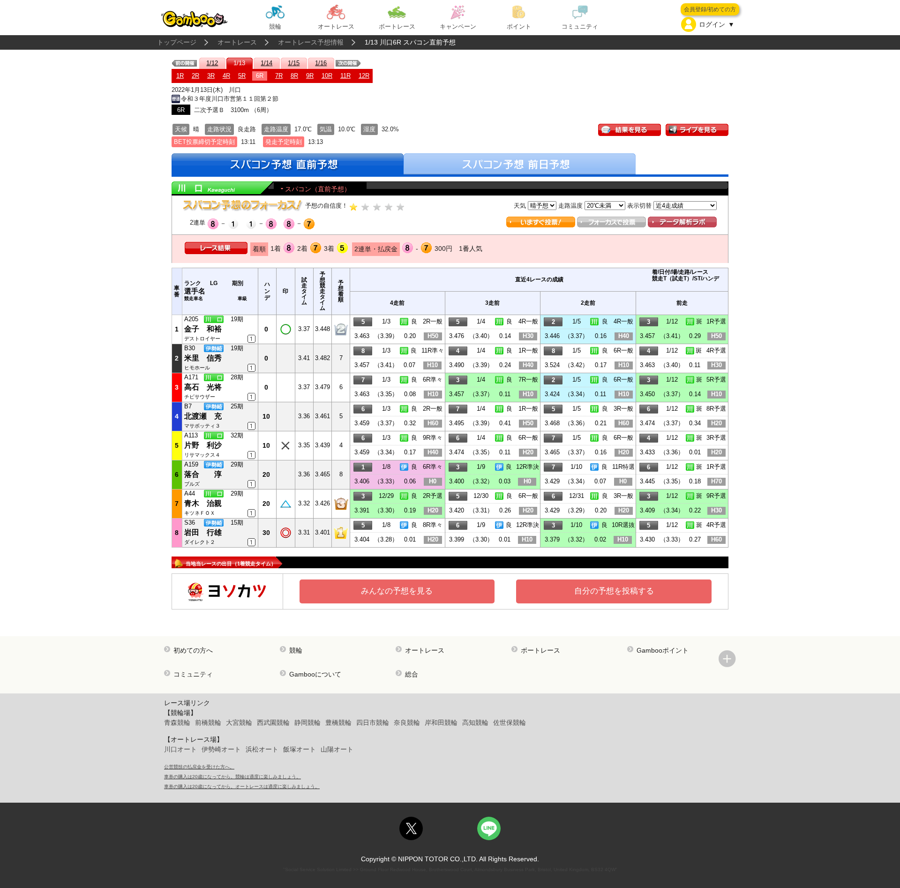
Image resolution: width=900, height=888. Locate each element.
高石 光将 (203, 387)
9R (310, 75)
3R (211, 75)
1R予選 (716, 321)
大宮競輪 (239, 722)
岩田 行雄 (203, 532)
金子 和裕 (203, 329)
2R (195, 75)
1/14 (266, 63)
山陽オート (337, 749)
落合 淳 (203, 474)
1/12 (212, 63)
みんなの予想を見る (397, 591)
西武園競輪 (273, 722)
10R (327, 75)
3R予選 (716, 437)
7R (279, 75)
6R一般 (623, 350)
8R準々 (432, 524)
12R (364, 75)
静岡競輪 (307, 722)
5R (242, 75)
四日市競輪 (372, 722)
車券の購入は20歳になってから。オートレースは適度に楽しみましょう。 (242, 786)
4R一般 (528, 321)
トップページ (176, 42)
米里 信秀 (203, 358)
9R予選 (716, 495)
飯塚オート (299, 749)
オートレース (237, 42)
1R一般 (528, 350)
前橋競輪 (208, 722)
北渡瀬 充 (203, 416)
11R (345, 75)
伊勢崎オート (221, 749)
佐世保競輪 (509, 722)
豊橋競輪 (338, 722)
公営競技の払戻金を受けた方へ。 (199, 766)
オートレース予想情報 (311, 42)
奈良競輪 (407, 722)
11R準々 (432, 350)
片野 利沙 (203, 445)
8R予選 (716, 408)
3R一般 (623, 408)
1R (180, 75)
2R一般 (432, 321)
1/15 (294, 63)
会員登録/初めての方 (710, 9)
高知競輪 (475, 722)
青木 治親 (203, 503)
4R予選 (716, 350)
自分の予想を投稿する (614, 591)
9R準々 (432, 437)
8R (294, 75)
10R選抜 (623, 524)
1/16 (321, 63)
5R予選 (716, 379)
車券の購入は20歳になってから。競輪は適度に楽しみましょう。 (232, 776)
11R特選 (623, 466)
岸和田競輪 (441, 722)
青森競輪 (177, 722)
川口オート (180, 749)
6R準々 (432, 379)
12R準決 (527, 466)
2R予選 (432, 495)
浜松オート (262, 749)
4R (226, 75)
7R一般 (528, 379)
